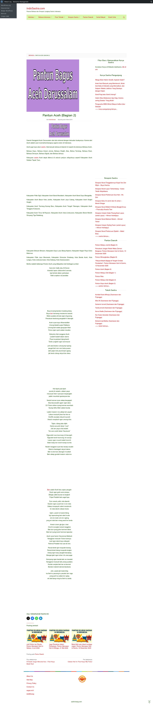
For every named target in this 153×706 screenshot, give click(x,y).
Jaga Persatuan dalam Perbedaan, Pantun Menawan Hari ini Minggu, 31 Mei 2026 (59, 646)
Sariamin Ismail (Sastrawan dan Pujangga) (109, 304)
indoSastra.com (36, 8)
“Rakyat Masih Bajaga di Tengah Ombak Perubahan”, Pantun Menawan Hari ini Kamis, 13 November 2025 (110, 263)
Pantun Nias (99, 276)
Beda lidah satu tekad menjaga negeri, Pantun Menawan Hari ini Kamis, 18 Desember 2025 (82, 646)
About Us (30, 676)
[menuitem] (2, 1)
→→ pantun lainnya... (102, 286)
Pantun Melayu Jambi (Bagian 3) (106, 245)
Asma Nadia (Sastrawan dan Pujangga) (108, 311)
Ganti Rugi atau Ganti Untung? (105, 94)
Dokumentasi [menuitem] (5, 8)
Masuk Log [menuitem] (7, 2)
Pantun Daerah (39, 654)
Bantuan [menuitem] (3, 13)
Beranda (31, 55)
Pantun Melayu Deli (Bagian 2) (105, 280)
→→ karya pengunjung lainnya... (106, 109)
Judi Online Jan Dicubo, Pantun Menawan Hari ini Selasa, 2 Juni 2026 (35, 646)
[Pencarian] (123, 17)
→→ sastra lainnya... (102, 236)
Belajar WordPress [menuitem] (7, 11)
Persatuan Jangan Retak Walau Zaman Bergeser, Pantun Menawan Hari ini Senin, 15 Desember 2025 (110, 251)
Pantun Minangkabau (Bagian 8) (106, 257)
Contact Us (30, 687)
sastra (43, 147)
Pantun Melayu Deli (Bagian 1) (105, 273)
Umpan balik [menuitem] (5, 16)
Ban (48, 489)
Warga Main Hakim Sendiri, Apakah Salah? (109, 80)
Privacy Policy (31, 683)
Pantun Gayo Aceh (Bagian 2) (105, 283)
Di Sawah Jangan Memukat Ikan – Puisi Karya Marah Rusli (41, 661)
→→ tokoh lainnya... (102, 326)
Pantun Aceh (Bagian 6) (103, 269)
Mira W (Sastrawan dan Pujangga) (107, 301)
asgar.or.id (30, 690)
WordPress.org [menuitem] (6, 5)
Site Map (30, 680)
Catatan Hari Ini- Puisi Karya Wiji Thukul (80, 660)
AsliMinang (30, 694)
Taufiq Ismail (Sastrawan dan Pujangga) (108, 308)
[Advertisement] (76, 36)
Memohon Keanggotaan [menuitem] (20, 2)
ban (51, 313)
